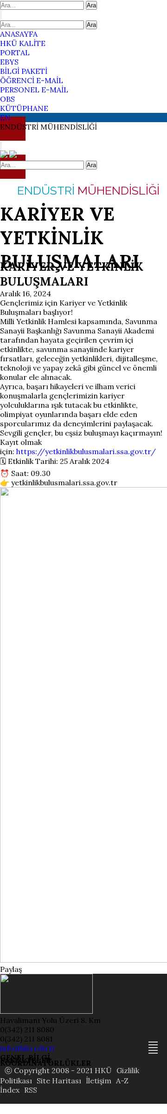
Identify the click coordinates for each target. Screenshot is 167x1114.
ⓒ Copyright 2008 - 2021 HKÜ (58, 1070)
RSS (30, 1089)
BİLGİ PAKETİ (23, 71)
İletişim (98, 1080)
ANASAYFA (19, 34)
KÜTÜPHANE (24, 108)
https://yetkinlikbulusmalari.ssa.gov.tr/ (86, 451)
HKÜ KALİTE (22, 43)
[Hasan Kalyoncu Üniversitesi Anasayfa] (4, 155)
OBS (7, 99)
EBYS (9, 61)
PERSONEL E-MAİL (34, 89)
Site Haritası (59, 1080)
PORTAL (15, 52)
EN (5, 117)
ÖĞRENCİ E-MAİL (31, 80)
